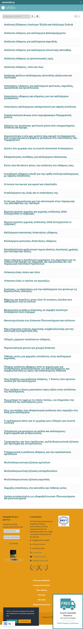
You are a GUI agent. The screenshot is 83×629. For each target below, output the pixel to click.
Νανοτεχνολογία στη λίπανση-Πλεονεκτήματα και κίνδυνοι (39, 320)
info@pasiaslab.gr (39, 557)
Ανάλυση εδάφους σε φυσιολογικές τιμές (28, 58)
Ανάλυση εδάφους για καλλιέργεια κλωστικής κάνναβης (37, 50)
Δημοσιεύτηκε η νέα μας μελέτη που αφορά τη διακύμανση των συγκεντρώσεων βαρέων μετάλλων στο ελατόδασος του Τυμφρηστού (40, 138)
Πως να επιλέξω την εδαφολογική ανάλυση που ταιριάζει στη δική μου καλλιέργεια (41, 411)
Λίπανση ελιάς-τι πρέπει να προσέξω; (27, 280)
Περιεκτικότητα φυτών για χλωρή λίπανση (29, 348)
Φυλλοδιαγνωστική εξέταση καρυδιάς (27, 479)
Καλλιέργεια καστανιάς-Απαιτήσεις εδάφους (31, 232)
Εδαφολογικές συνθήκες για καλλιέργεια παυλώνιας (35, 157)
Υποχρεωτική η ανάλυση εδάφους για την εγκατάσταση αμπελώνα (37, 453)
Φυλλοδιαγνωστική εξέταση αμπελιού (27, 462)
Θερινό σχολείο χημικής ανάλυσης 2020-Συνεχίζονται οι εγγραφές (37, 223)
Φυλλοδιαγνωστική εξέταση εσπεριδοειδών (30, 471)
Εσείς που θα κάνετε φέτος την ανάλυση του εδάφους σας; (39, 165)
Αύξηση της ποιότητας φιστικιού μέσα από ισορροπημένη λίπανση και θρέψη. (39, 126)
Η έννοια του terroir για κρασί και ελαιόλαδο (30, 184)
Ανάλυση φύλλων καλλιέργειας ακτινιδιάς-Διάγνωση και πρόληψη (38, 76)
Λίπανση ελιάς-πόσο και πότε (22, 272)
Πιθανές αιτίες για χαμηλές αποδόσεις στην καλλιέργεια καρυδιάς (37, 357)
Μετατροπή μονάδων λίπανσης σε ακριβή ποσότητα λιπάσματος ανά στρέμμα (36, 311)
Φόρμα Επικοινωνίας (41, 561)
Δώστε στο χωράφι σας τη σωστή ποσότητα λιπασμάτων (38, 148)
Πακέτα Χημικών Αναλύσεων (68, 623)
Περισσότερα (25, 621)
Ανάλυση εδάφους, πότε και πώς (23, 67)
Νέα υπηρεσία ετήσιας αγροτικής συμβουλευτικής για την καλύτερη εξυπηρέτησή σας (39, 330)
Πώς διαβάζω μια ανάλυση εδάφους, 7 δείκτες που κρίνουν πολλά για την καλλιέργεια (39, 380)
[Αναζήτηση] (32, 16)
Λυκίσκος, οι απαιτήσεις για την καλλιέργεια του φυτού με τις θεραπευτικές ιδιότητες (40, 290)
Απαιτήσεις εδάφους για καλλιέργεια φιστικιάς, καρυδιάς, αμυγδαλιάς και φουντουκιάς (38, 87)
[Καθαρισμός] (37, 16)
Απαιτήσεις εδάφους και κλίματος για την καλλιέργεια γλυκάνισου (36, 97)
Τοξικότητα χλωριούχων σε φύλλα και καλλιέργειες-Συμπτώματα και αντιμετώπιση (35, 432)
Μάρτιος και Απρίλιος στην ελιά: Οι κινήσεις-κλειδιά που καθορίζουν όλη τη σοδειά (38, 300)
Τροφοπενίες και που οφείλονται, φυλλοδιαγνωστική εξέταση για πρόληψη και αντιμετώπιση (41, 442)
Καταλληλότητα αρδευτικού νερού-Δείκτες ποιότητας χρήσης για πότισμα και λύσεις (41, 250)
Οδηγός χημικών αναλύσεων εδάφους (27, 339)
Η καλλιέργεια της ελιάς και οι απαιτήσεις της (31, 192)
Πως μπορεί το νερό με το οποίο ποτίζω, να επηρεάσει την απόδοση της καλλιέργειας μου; (39, 401)
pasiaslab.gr (37, 552)
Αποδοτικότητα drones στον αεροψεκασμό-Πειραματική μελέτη (37, 116)
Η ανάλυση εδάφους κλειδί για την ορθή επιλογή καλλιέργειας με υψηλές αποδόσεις (41, 175)
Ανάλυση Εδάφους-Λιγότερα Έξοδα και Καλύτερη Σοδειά (38, 24)
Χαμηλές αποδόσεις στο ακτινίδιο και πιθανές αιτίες (35, 488)
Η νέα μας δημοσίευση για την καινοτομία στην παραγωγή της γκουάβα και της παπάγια (39, 202)
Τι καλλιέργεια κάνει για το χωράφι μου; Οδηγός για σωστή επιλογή (39, 421)
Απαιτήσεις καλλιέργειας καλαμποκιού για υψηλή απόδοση (40, 106)
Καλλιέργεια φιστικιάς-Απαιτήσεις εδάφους (30, 241)
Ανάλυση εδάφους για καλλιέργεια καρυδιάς (30, 41)
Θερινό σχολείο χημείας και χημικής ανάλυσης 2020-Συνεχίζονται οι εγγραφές (35, 212)
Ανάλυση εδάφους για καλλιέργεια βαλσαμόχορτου (35, 33)
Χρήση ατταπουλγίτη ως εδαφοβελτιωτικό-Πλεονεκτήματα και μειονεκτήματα (39, 497)
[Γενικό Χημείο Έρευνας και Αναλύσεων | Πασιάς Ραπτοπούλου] (8, 7)
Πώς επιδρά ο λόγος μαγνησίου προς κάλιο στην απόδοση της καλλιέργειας (40, 390)
